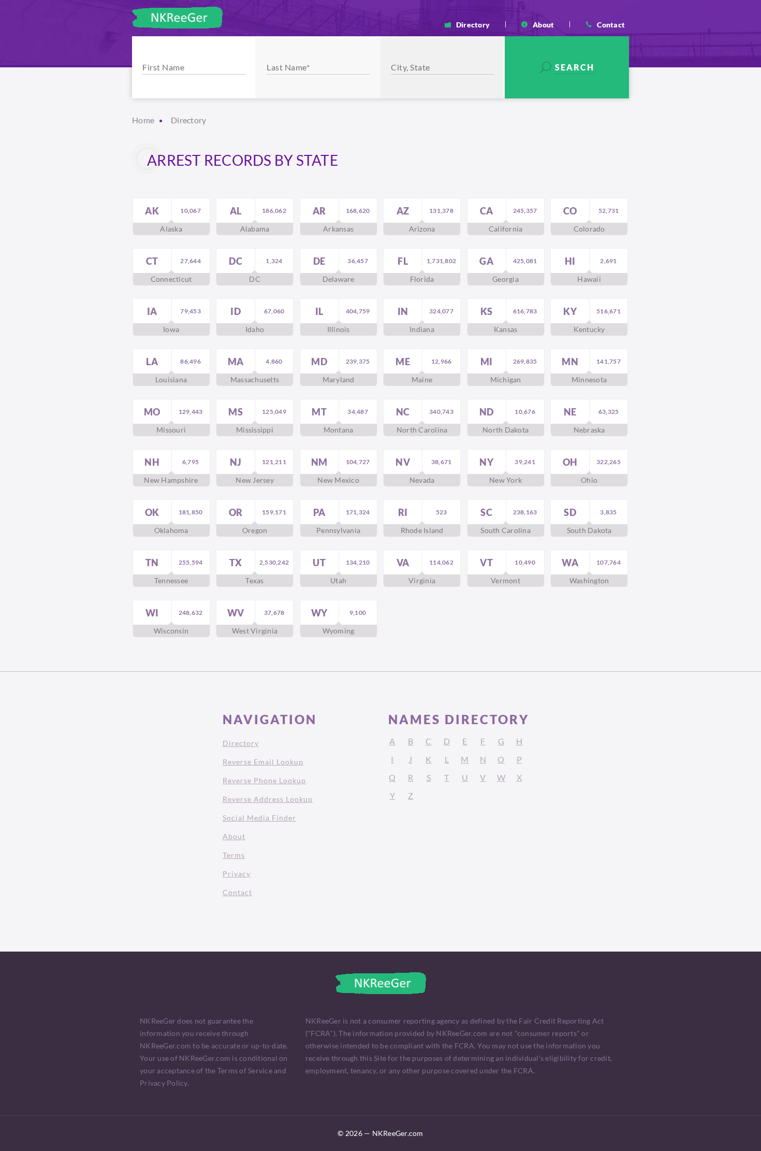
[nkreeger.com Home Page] (177, 17)
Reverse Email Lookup (263, 761)
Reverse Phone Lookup (264, 780)
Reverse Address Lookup (268, 799)
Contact (611, 24)
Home (143, 120)
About (543, 24)
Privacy (237, 873)
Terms (234, 855)
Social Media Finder (259, 817)
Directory (473, 24)
